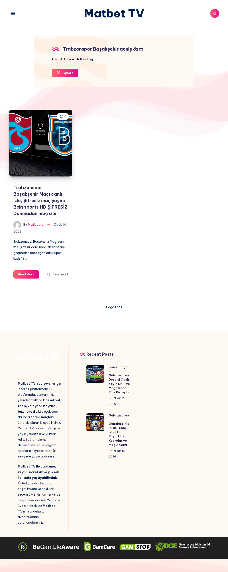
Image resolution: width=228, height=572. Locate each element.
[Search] (214, 13)
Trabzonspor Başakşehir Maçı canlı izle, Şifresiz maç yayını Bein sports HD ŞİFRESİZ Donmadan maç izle (40, 200)
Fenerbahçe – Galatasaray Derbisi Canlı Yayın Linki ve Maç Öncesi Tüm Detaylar (119, 379)
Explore (67, 73)
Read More (28, 275)
